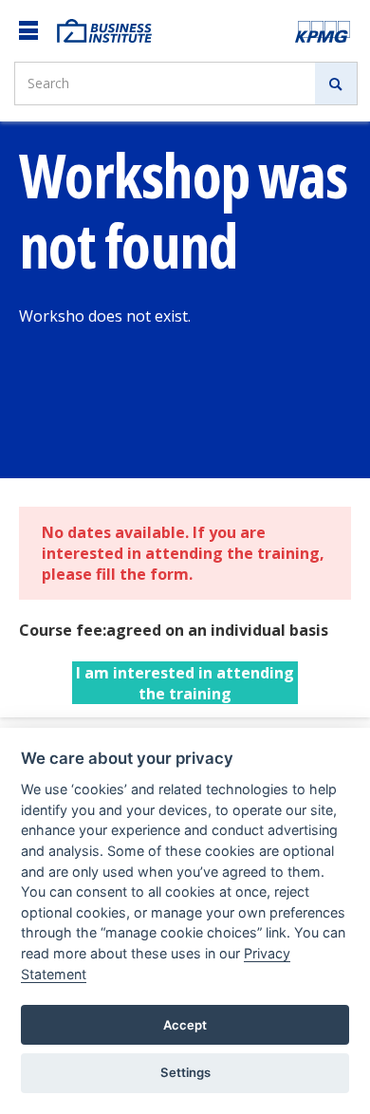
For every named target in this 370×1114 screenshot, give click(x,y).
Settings (185, 1072)
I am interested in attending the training (185, 683)
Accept (185, 1024)
